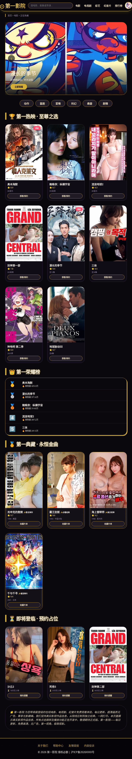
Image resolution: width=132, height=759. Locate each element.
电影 (77, 5)
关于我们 (43, 745)
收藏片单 (24, 524)
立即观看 (19, 87)
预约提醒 (24, 696)
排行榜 (119, 5)
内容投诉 (89, 745)
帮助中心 (58, 745)
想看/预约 (24, 196)
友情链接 (74, 745)
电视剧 (88, 5)
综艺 (97, 5)
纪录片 (107, 5)
